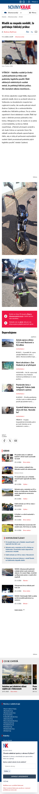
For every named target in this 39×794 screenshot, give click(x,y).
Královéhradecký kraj (10, 717)
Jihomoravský (13, 13)
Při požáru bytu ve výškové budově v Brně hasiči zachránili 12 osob (25, 457)
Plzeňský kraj (7, 727)
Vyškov (25, 484)
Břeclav (25, 603)
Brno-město (26, 462)
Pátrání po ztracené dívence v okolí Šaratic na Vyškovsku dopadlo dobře (20, 559)
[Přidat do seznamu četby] (36, 32)
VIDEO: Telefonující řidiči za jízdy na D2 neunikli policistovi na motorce (26, 598)
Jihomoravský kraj (9, 713)
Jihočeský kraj (8, 711)
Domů (4, 17)
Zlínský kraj (7, 731)
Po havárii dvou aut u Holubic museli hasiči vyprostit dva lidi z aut (25, 479)
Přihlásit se (35, 2)
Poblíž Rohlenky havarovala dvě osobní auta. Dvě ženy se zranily (25, 526)
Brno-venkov (27, 520)
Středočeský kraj (8, 729)
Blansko (25, 580)
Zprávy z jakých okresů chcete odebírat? (14, 762)
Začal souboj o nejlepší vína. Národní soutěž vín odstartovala (25, 468)
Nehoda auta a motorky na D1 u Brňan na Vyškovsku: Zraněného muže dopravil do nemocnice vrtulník (25, 492)
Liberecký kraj (8, 719)
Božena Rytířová (10, 32)
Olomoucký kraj (8, 723)
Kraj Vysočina (7, 715)
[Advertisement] (19, 161)
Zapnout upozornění (19, 776)
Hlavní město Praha (9, 709)
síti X (21, 322)
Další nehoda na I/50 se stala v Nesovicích (20, 555)
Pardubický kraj (8, 725)
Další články (19, 610)
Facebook (20, 2)
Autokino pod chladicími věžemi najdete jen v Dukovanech (14, 687)
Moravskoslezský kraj (10, 721)
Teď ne (5, 781)
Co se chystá (11, 661)
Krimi (21, 17)
